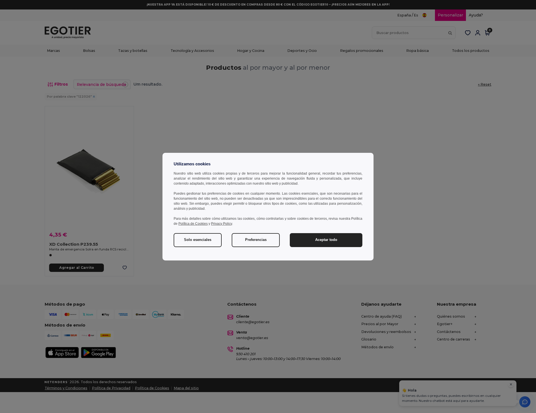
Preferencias (256, 240)
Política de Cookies (193, 224)
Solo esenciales (197, 240)
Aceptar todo (326, 240)
